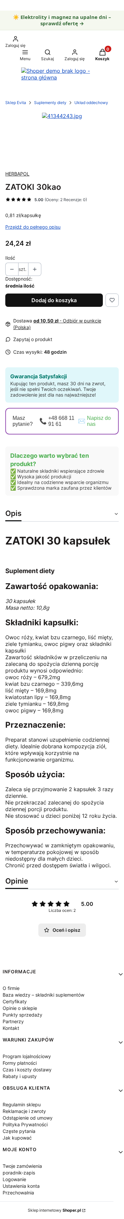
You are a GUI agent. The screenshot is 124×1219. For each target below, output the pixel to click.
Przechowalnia (18, 1192)
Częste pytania (19, 1131)
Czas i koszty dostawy (27, 1069)
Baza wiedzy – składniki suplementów (43, 995)
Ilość (10, 258)
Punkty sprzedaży (22, 1015)
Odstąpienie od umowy (28, 1118)
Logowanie (14, 1179)
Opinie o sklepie (20, 1008)
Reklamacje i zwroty (24, 1111)
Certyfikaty (15, 1001)
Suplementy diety (50, 102)
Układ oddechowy (91, 102)
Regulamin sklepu (22, 1104)
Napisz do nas (99, 421)
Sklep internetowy (54, 1210)
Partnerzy (13, 1021)
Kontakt (11, 1028)
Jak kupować (17, 1138)
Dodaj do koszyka (54, 300)
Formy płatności (20, 1063)
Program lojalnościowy (27, 1056)
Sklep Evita (15, 102)
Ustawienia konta (21, 1186)
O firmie (11, 988)
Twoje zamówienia (22, 1166)
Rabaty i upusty (20, 1076)
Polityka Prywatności (25, 1124)
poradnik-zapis (19, 1172)
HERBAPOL (17, 174)
